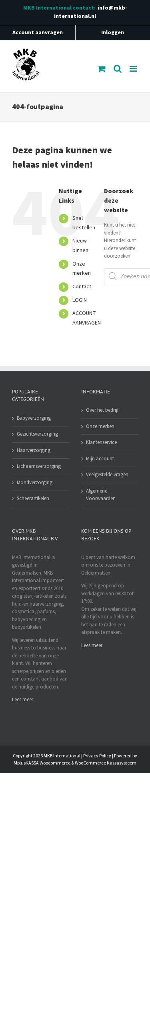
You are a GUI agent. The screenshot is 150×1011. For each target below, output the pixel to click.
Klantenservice (101, 442)
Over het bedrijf (102, 410)
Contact (81, 287)
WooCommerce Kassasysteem (105, 763)
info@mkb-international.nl (90, 12)
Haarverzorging (33, 450)
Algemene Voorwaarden (101, 495)
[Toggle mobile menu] (134, 69)
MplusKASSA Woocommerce (42, 763)
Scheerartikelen (33, 498)
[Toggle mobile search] (118, 69)
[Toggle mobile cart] (102, 69)
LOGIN (79, 300)
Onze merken (100, 426)
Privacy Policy (97, 756)
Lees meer (22, 699)
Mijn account (100, 458)
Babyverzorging (34, 418)
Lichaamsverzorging (39, 466)
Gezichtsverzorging (37, 434)
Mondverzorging (34, 482)
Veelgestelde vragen (107, 474)
